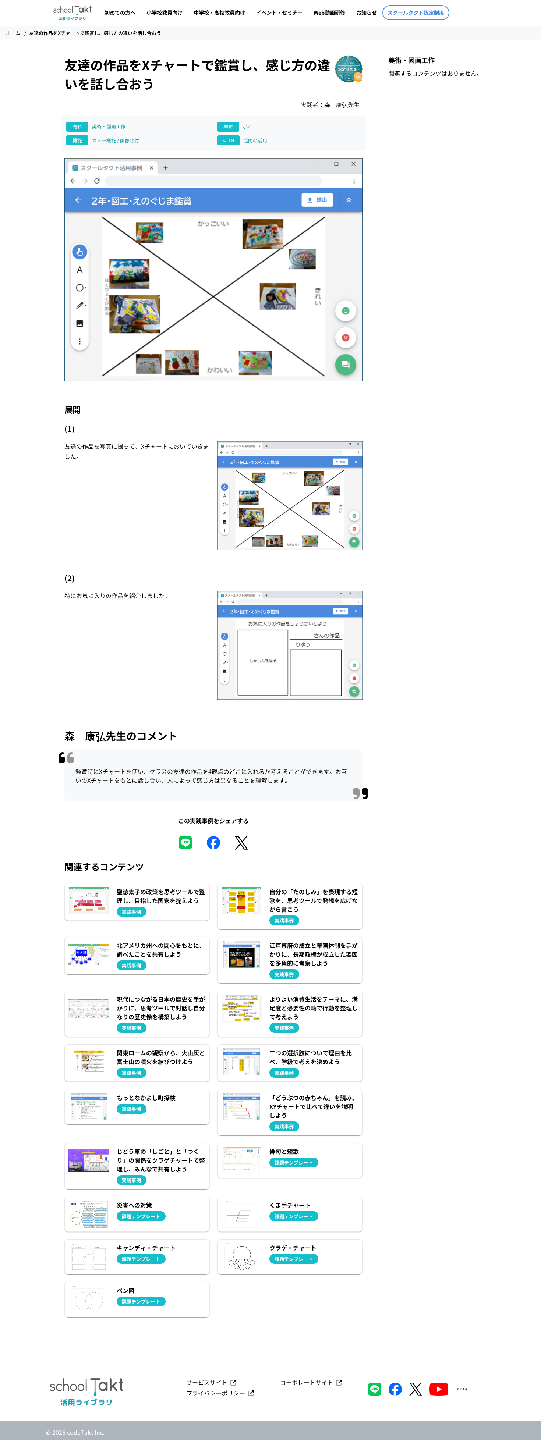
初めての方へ (120, 12)
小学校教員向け (164, 12)
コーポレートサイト (308, 1382)
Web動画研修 (329, 12)
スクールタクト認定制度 (416, 12)
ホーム (13, 32)
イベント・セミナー (279, 12)
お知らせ (366, 12)
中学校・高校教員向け (219, 12)
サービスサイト (208, 1382)
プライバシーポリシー (217, 1393)
